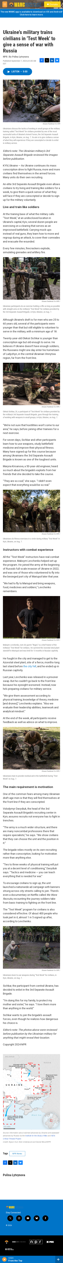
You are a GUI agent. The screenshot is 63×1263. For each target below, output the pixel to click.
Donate (54, 4)
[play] (4, 1259)
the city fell (29, 666)
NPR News (17, 1153)
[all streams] (59, 1259)
